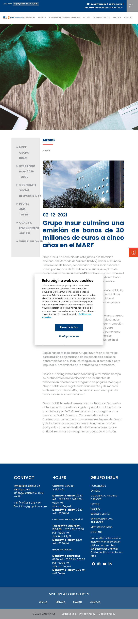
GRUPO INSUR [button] (115, 4)
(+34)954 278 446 (30, 502)
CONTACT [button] (128, 17)
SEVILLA (43, 602)
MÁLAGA (60, 602)
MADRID (77, 602)
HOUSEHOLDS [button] (29, 17)
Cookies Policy (107, 613)
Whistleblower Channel (104, 548)
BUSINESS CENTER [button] (102, 17)
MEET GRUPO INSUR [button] (101, 527)
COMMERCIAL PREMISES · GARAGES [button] (64, 17)
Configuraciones (69, 336)
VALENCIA (95, 602)
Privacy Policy (87, 613)
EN (130, 7)
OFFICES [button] (42, 17)
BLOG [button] (120, 7)
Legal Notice (69, 613)
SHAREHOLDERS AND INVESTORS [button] (100, 7)
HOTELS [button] (86, 17)
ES (130, 4)
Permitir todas (69, 327)
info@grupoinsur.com (34, 506)
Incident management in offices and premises (105, 543)
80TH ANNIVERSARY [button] (96, 4)
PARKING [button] (117, 17)
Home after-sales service (106, 538)
